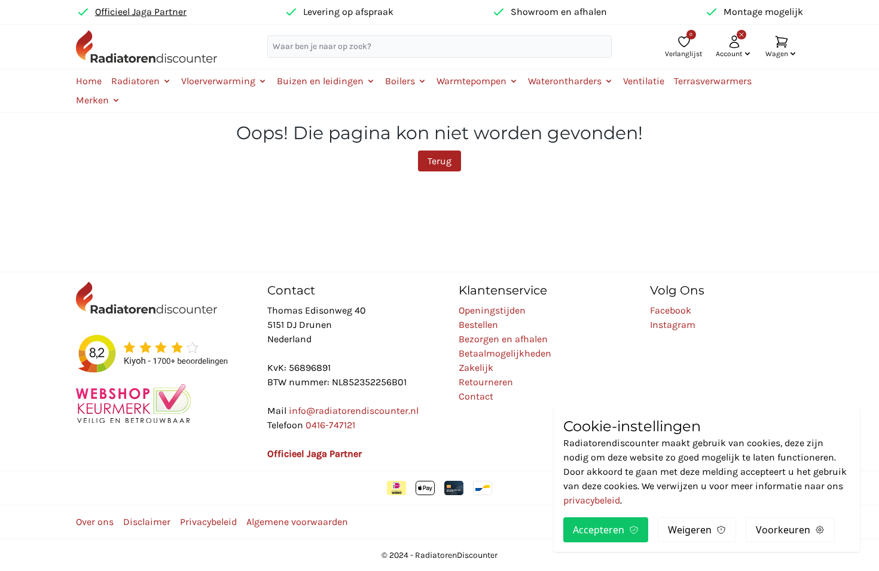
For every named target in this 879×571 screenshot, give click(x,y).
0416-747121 (330, 425)
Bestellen (478, 324)
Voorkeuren (783, 529)
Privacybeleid (208, 521)
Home (89, 81)
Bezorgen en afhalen (503, 339)
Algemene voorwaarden (297, 521)
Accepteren (598, 529)
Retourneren (486, 382)
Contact (476, 396)
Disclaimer (146, 521)
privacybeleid (591, 500)
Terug (439, 161)
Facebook (670, 310)
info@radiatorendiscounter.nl (354, 410)
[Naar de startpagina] (146, 46)
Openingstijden (492, 310)
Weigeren (690, 529)
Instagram (672, 324)
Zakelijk (476, 367)
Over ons (95, 521)
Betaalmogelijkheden (505, 353)
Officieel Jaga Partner (141, 11)
